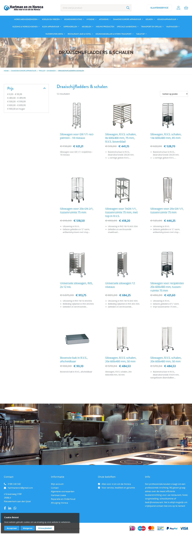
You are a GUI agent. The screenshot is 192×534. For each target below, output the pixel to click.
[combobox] (96, 8)
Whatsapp (15, 508)
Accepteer (12, 528)
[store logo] (23, 8)
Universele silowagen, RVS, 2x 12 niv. (76, 285)
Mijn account (57, 484)
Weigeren (27, 528)
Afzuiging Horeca (59, 502)
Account (178, 8)
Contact (55, 487)
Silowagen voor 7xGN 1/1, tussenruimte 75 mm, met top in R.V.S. (121, 212)
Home (6, 71)
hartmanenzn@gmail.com (20, 487)
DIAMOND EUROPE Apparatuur (23, 71)
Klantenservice (159, 7)
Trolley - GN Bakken (47, 71)
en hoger (16, 108)
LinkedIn (9, 508)
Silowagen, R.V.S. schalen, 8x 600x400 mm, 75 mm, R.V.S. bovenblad (120, 137)
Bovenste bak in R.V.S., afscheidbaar (74, 359)
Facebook (5, 508)
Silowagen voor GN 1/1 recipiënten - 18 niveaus (77, 136)
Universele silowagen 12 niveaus (120, 285)
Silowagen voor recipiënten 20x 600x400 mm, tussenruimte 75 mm (167, 286)
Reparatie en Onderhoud (63, 499)
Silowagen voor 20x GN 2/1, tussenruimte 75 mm (76, 210)
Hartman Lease (58, 495)
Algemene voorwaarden (62, 491)
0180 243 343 (14, 484)
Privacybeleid (45, 528)
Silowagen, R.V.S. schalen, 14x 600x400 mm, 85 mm (165, 136)
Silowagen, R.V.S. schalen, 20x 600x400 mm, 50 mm (120, 359)
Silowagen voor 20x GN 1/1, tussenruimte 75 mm (167, 210)
